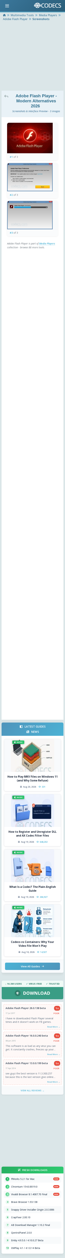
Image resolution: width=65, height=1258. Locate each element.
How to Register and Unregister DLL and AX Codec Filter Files (32, 833)
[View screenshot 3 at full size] (32, 215)
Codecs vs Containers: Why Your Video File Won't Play (32, 943)
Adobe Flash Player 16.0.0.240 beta (27, 1035)
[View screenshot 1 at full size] (32, 138)
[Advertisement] (32, 56)
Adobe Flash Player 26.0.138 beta (26, 1008)
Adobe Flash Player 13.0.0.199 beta (27, 1063)
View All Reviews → (33, 1090)
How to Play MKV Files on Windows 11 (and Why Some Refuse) (32, 778)
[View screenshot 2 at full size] (32, 177)
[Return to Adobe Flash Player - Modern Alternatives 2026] (7, 96)
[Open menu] (7, 5)
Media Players (47, 243)
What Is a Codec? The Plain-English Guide (32, 888)
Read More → (53, 1026)
